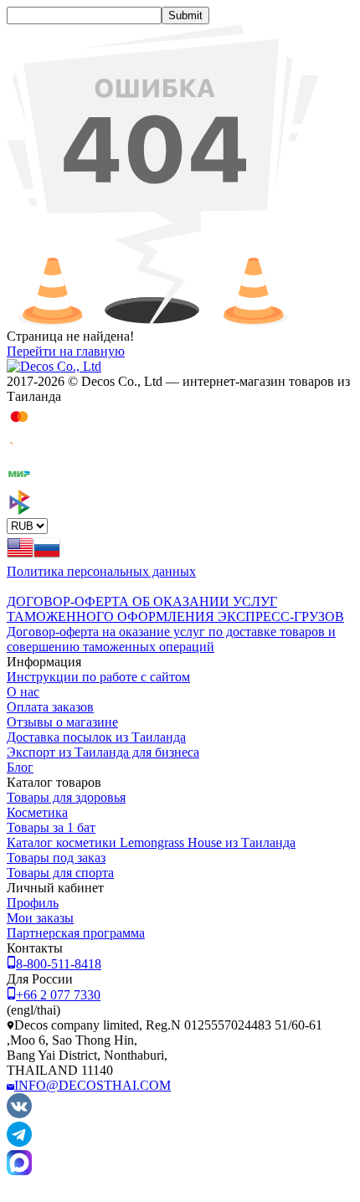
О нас (23, 692)
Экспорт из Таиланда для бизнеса (103, 752)
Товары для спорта (60, 873)
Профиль (33, 903)
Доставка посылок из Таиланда (96, 737)
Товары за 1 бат (51, 827)
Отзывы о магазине (62, 722)
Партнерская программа (76, 933)
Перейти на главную (66, 351)
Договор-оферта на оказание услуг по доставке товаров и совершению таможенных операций (171, 639)
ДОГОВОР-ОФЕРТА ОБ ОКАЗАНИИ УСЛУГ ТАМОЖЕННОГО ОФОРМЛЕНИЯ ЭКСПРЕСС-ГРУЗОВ (175, 609)
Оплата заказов (50, 707)
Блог (20, 767)
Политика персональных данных (101, 571)
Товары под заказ (56, 857)
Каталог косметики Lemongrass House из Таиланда (151, 842)
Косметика (37, 812)
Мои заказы (40, 918)
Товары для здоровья (66, 797)
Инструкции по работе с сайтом (98, 677)
